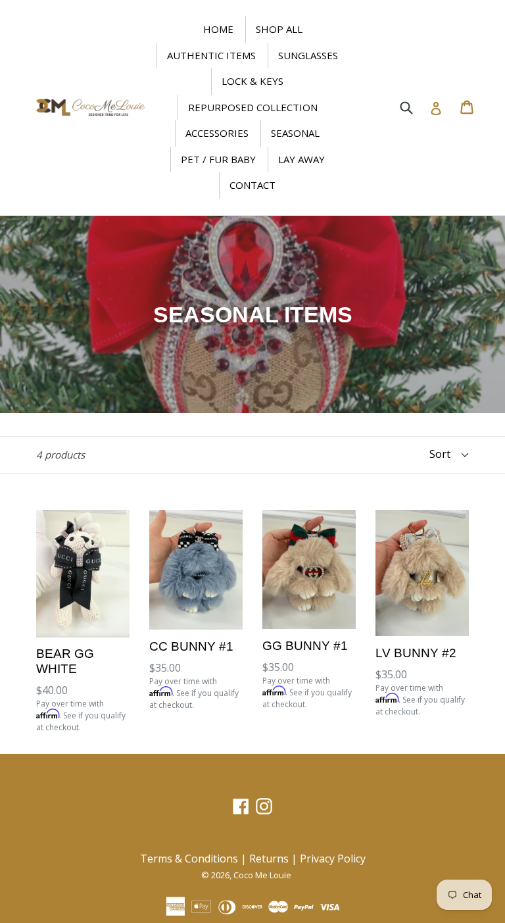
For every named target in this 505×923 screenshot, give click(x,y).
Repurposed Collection (253, 107)
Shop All (279, 29)
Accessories (217, 132)
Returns (269, 858)
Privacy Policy (333, 858)
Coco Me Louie (262, 875)
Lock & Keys (252, 80)
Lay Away (301, 159)
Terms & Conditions (189, 858)
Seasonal (295, 132)
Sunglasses (308, 55)
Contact (252, 184)
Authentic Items (211, 55)
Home (218, 29)
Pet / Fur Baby (218, 159)
